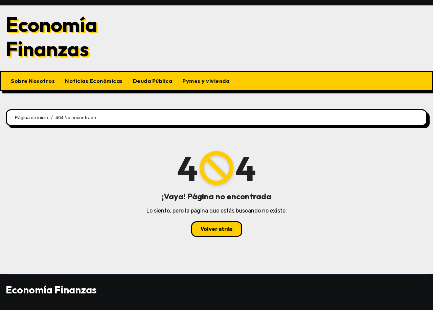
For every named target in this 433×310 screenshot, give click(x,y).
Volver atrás (217, 229)
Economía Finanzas (51, 37)
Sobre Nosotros (33, 81)
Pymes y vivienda (205, 81)
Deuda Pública (153, 81)
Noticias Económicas (94, 81)
